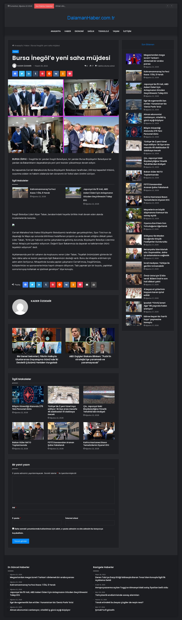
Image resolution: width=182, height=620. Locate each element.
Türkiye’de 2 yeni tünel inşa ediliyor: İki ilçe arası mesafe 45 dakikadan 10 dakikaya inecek (62, 410)
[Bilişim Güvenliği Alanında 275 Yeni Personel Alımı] (28, 395)
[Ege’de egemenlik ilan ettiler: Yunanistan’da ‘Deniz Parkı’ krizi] (134, 104)
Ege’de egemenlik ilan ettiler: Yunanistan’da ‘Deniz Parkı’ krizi (155, 103)
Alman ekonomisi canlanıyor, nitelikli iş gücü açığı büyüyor (80, 6)
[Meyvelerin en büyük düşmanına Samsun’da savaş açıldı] (134, 213)
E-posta (16, 518)
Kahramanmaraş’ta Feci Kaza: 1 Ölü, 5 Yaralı (156, 73)
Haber (68, 31)
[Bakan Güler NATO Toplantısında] (28, 431)
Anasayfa (56, 31)
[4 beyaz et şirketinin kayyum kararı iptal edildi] (134, 293)
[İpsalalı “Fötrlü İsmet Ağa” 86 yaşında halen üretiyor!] (134, 306)
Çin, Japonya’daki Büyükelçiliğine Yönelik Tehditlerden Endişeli (94, 409)
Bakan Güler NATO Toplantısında (21, 444)
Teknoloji (103, 31)
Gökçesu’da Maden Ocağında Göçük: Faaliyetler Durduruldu (155, 238)
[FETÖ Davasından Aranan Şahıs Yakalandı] (63, 431)
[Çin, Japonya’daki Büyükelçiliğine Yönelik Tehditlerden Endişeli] (99, 395)
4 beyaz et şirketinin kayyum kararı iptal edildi (154, 292)
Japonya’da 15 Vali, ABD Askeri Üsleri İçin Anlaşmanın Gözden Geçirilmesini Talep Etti (156, 89)
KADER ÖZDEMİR (24, 66)
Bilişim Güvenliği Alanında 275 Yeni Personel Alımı (27, 407)
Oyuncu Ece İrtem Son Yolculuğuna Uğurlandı (155, 225)
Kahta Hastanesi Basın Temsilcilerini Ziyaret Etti (96, 444)
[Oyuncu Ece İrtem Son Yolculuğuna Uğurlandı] (134, 227)
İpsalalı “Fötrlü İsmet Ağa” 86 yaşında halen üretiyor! (155, 305)
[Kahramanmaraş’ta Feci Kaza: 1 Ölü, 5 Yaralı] (20, 192)
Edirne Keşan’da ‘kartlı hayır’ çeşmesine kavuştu (155, 319)
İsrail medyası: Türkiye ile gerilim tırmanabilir (157, 264)
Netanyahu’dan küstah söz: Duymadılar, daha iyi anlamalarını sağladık (156, 252)
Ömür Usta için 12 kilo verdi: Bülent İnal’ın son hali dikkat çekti (156, 278)
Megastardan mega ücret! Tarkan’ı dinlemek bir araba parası (154, 59)
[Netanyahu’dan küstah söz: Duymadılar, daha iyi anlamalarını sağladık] (134, 253)
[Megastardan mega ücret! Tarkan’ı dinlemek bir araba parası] (134, 59)
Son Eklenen (148, 44)
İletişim (127, 31)
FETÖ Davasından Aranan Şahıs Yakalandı (61, 444)
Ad (14, 507)
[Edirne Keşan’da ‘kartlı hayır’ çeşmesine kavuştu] (134, 320)
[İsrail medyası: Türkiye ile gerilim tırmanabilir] (134, 267)
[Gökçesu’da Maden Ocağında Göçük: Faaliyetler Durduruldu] (134, 239)
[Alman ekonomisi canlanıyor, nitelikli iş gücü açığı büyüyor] (134, 118)
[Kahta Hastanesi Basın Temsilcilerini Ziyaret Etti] (99, 431)
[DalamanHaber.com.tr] (91, 17)
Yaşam (116, 31)
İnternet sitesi (71, 518)
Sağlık (91, 31)
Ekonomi (79, 31)
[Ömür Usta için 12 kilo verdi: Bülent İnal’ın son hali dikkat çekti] (134, 279)
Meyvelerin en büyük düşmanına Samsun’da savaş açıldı (156, 212)
